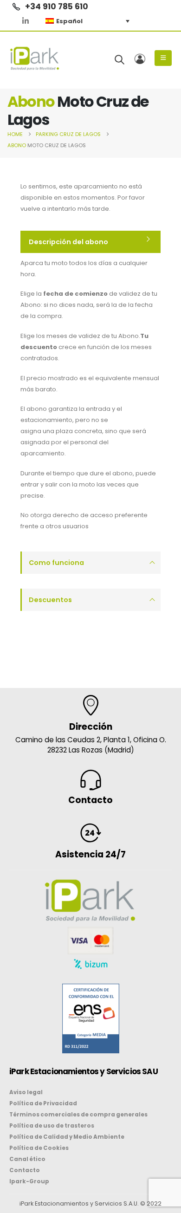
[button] (119, 59)
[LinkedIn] (25, 21)
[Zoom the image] (90, 989)
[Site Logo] (34, 58)
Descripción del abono (68, 241)
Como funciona (56, 562)
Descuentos (50, 599)
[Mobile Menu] (163, 58)
